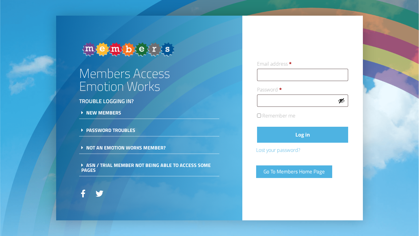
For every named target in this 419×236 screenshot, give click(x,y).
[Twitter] (99, 193)
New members (103, 112)
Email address (284, 63)
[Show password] (341, 100)
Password (279, 89)
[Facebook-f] (83, 193)
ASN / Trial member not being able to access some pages (146, 167)
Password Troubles (110, 130)
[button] (149, 114)
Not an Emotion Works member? (126, 147)
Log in (302, 134)
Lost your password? (278, 150)
